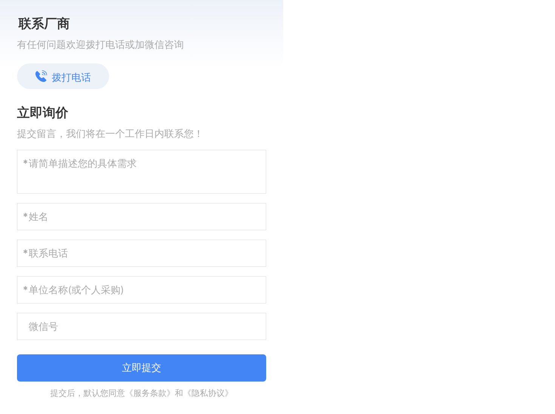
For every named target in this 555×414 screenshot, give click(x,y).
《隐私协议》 (208, 393)
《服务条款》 (150, 393)
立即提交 (141, 367)
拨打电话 (71, 77)
